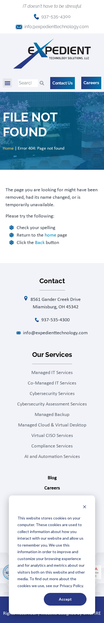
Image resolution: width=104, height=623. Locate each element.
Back (40, 242)
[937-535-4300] (36, 17)
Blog (52, 478)
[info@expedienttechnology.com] (19, 26)
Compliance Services (52, 446)
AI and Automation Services (52, 456)
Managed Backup (52, 414)
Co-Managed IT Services (52, 383)
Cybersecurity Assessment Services (52, 404)
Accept (65, 599)
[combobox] (28, 83)
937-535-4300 (56, 16)
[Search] (42, 83)
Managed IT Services (52, 372)
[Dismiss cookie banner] (85, 507)
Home (8, 148)
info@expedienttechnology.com (56, 26)
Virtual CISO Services (52, 435)
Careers (52, 488)
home (50, 235)
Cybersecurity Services (52, 393)
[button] (7, 83)
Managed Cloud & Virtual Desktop (52, 425)
